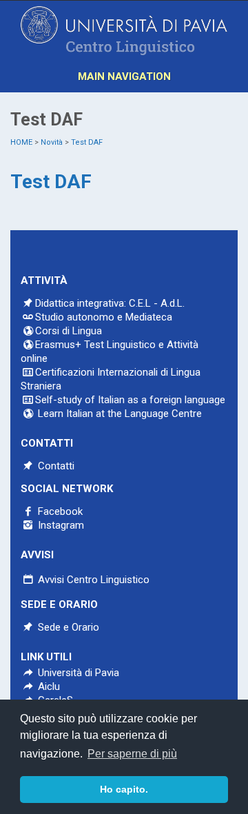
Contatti (54, 466)
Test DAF (87, 142)
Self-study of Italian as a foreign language (130, 400)
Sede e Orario (67, 627)
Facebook (59, 511)
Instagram (59, 525)
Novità (52, 142)
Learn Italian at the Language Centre (118, 413)
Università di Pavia (78, 673)
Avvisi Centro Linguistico (92, 579)
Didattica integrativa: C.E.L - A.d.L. (110, 303)
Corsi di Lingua (68, 331)
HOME (21, 142)
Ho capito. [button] (124, 789)
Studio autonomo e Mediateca (103, 317)
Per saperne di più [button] (132, 754)
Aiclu (47, 686)
